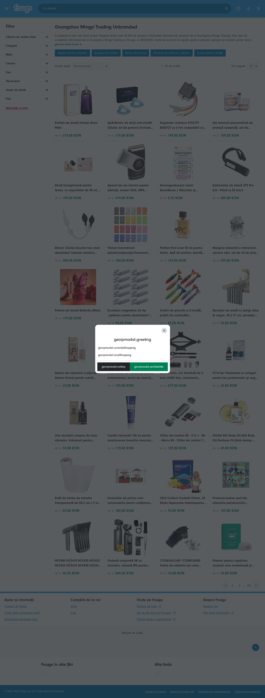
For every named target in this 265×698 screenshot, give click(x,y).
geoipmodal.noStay (113, 366)
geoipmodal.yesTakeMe (149, 366)
